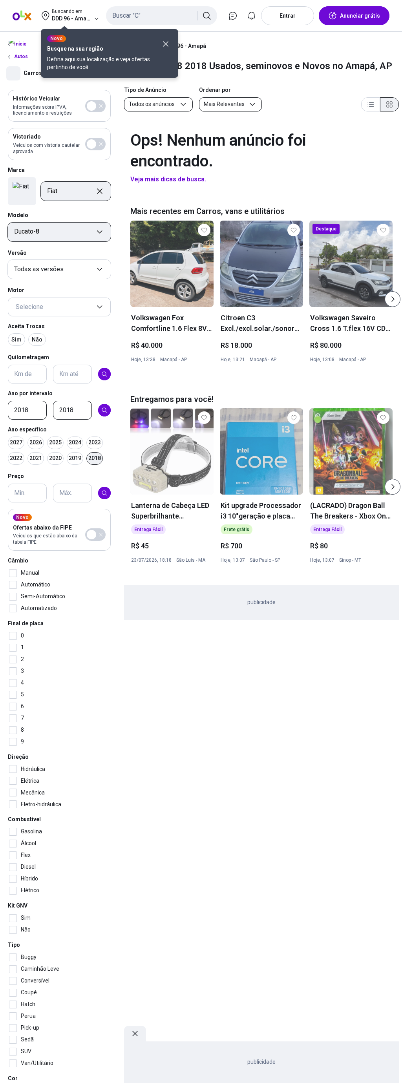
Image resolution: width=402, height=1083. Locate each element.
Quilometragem (28, 357)
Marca (16, 170)
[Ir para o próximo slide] (392, 299)
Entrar (288, 16)
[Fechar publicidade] (135, 1033)
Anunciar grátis (360, 16)
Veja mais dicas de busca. (168, 179)
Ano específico (27, 429)
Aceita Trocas (26, 326)
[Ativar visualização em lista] (370, 104)
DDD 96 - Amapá (185, 46)
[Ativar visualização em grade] (389, 104)
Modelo (18, 215)
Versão (17, 253)
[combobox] (161, 15)
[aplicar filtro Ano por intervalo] (104, 410)
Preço (16, 476)
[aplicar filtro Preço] (104, 493)
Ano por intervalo (30, 393)
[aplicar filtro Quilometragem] (104, 374)
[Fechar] (165, 44)
